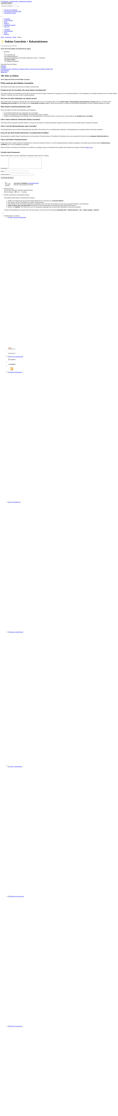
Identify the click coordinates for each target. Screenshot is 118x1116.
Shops (2, 37)
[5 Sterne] (30, 190)
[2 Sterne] (12, 190)
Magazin (6, 23)
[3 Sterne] (18, 190)
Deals (5, 22)
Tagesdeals (7, 19)
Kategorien (8, 37)
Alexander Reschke (33, 183)
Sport (91, 147)
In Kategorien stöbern (10, 13)
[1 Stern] (6, 190)
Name (3, 171)
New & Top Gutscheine (10, 10)
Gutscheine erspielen (9, 25)
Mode (14, 37)
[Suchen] (18, 6)
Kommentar (4, 168)
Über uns (6, 26)
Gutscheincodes (8, 20)
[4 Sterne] (24, 190)
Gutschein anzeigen (10, 59)
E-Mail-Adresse (5, 174)
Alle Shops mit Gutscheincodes (12, 11)
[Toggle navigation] (1, 16)
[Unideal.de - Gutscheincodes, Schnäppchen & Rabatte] (16, 1)
